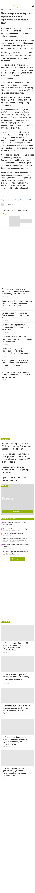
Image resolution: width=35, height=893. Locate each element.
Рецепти (8, 498)
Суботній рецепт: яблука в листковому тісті (14, 478)
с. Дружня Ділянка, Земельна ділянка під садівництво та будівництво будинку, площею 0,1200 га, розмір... (15, 771)
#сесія (26, 200)
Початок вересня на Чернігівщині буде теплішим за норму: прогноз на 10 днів (17, 315)
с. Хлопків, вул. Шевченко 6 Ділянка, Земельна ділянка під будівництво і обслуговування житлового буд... (15, 740)
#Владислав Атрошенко (7, 200)
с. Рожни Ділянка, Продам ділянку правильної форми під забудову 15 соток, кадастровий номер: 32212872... (17, 677)
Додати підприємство (17, 559)
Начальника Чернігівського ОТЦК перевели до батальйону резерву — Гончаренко (16, 446)
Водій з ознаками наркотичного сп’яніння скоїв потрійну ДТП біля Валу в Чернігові (16, 374)
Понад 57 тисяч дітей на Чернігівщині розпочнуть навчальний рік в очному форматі (16, 351)
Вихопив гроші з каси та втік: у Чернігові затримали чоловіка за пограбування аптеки (15, 362)
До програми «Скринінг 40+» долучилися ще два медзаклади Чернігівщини (15, 327)
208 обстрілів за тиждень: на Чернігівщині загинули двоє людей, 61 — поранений (17, 339)
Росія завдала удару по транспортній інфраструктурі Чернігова (15, 469)
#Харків (31, 200)
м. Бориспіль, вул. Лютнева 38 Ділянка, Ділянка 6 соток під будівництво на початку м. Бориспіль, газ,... (15, 646)
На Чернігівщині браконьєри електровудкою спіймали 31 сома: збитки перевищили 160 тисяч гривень (16, 458)
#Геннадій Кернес (19, 200)
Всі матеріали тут (17, 511)
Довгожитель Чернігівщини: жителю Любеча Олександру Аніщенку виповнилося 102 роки (17, 303)
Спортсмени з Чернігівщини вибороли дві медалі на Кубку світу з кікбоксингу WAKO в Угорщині (17, 291)
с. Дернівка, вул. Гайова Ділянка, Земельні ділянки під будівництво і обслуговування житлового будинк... (17, 709)
